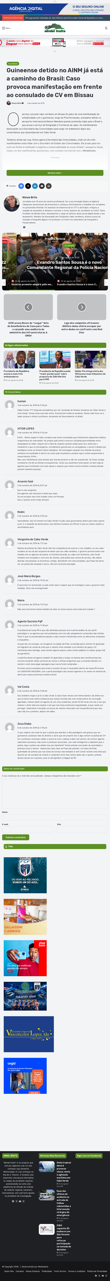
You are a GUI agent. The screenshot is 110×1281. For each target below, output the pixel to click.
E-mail (5, 824)
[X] (16, 1201)
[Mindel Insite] (55, 28)
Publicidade (47, 1271)
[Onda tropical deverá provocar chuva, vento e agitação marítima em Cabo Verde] (47, 1166)
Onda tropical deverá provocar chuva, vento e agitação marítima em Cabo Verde (64, 1171)
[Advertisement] (55, 1126)
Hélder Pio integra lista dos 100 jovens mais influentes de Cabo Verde (90, 374)
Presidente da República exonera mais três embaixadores (16, 374)
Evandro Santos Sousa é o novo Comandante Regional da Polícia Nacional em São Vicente (65, 18)
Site (59, 824)
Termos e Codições (76, 1271)
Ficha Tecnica (60, 1271)
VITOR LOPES (25, 428)
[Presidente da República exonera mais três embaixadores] (19, 359)
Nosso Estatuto (33, 1271)
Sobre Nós (9, 1271)
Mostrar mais (54, 173)
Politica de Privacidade (97, 1271)
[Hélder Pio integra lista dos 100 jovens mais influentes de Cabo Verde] (90, 359)
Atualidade (13, 63)
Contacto (20, 1271)
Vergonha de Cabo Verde (32, 539)
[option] (32, 282)
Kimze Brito (16, 103)
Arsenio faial (25, 481)
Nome (5, 812)
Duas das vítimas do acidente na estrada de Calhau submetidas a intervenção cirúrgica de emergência (64, 1203)
